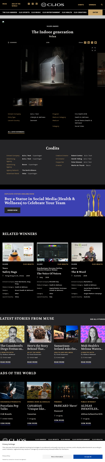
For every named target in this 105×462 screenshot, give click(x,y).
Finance (58, 402)
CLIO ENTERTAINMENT (51, 12)
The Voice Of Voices (49, 273)
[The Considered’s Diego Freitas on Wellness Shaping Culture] (12, 334)
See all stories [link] (97, 319)
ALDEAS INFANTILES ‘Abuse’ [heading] (89, 407)
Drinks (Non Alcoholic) (38, 402)
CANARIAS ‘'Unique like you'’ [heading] (35, 407)
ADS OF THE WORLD (16, 5)
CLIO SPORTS (24, 12)
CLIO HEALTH (67, 12)
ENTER (95, 12)
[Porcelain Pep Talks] (12, 390)
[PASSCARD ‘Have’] (66, 390)
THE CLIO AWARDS (9, 12)
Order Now (12, 210)
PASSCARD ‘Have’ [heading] (65, 405)
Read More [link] (5, 362)
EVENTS (81, 5)
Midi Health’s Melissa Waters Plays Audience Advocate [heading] (91, 347)
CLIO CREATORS (80, 12)
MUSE (4, 4)
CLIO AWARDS (40, 439)
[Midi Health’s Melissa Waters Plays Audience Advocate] (93, 334)
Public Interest (88, 402)
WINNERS (92, 5)
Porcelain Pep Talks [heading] (9, 407)
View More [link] (5, 423)
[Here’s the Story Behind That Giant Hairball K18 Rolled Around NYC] (39, 334)
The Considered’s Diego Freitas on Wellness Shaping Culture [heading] (11, 347)
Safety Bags (9, 272)
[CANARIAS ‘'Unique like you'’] (39, 390)
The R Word (78, 272)
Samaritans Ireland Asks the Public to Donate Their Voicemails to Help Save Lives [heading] (65, 347)
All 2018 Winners (16, 132)
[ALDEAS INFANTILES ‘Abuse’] (93, 390)
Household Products (10, 402)
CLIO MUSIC (36, 12)
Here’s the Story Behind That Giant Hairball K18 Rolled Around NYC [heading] (37, 347)
